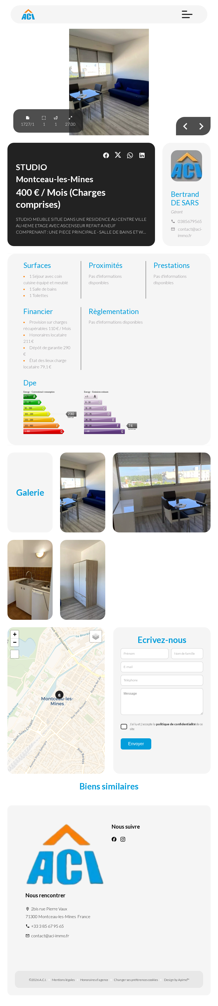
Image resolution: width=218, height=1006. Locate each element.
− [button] (14, 642)
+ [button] (14, 634)
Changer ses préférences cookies (136, 980)
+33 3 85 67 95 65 (47, 925)
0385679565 (190, 221)
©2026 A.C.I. (37, 980)
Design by (176, 980)
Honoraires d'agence (94, 980)
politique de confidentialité (176, 724)
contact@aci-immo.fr (190, 232)
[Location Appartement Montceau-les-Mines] (109, 82)
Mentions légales (63, 980)
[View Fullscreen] (15, 654)
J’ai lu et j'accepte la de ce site (166, 726)
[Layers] (96, 636)
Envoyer (136, 744)
